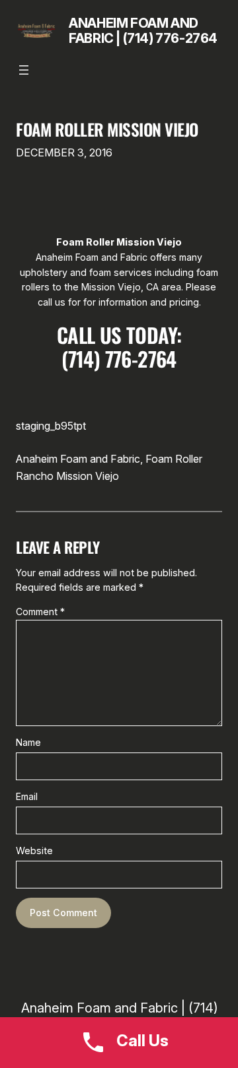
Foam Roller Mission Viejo (107, 129)
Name (28, 742)
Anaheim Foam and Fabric (78, 458)
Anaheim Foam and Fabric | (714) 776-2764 (143, 30)
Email (27, 796)
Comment (40, 611)
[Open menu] (24, 70)
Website (34, 850)
